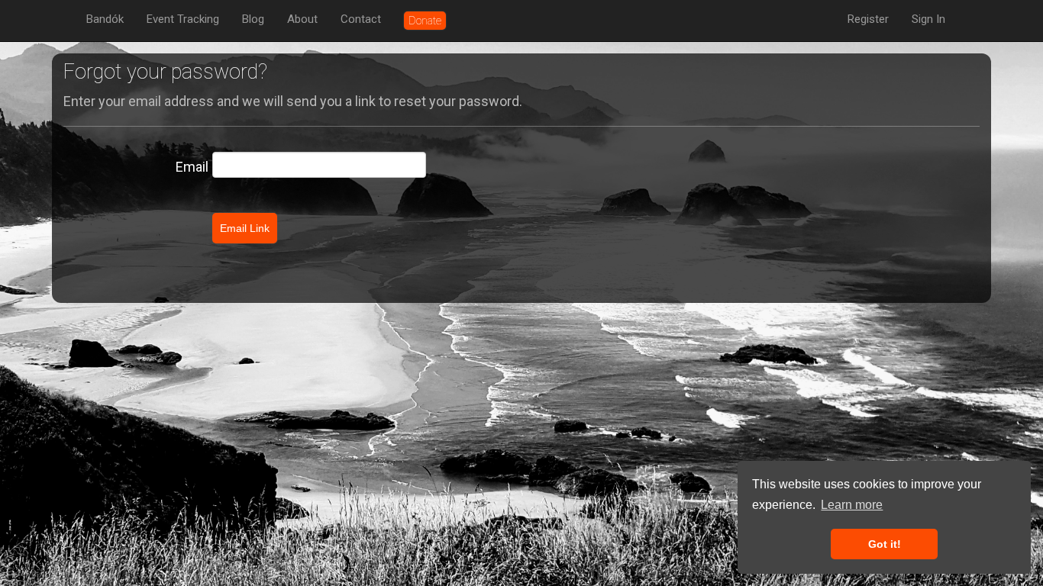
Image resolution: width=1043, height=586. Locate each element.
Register (868, 19)
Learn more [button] (852, 504)
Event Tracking (183, 19)
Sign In (928, 19)
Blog (253, 19)
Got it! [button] (884, 544)
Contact (361, 19)
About (302, 19)
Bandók (105, 19)
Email (192, 167)
